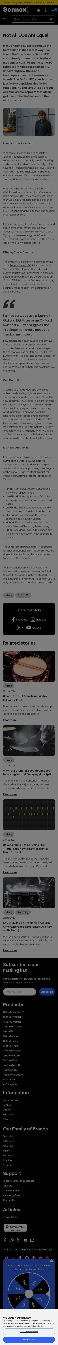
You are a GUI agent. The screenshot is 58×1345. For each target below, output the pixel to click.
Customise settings (29, 1331)
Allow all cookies (29, 1339)
